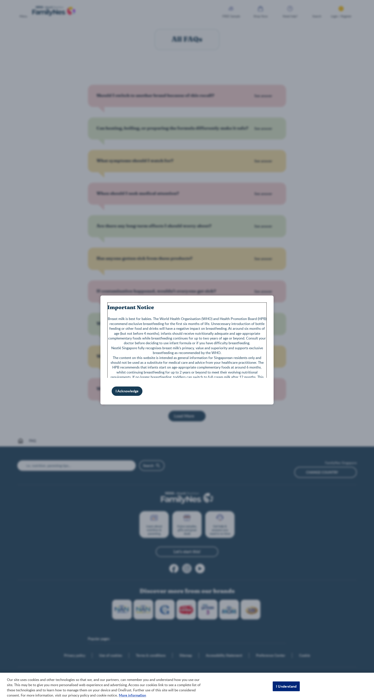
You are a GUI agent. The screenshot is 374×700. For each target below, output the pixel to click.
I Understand (286, 686)
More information (132, 695)
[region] (187, 686)
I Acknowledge (127, 390)
